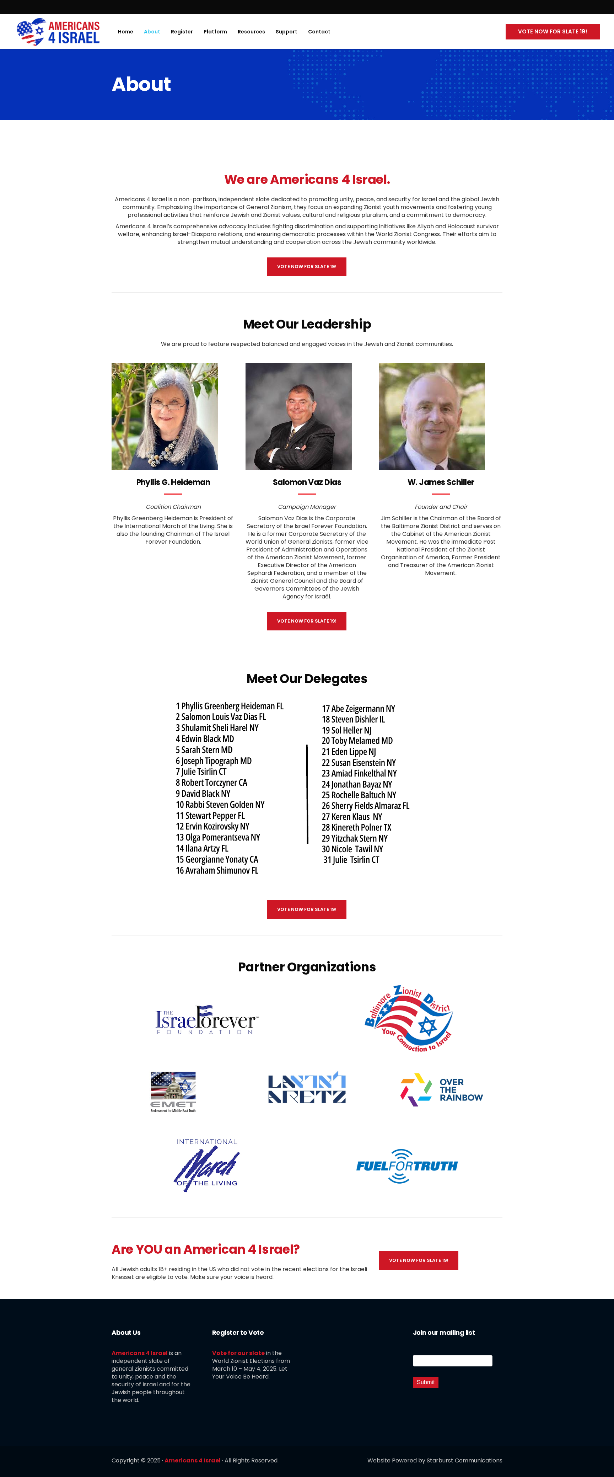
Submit (426, 1382)
